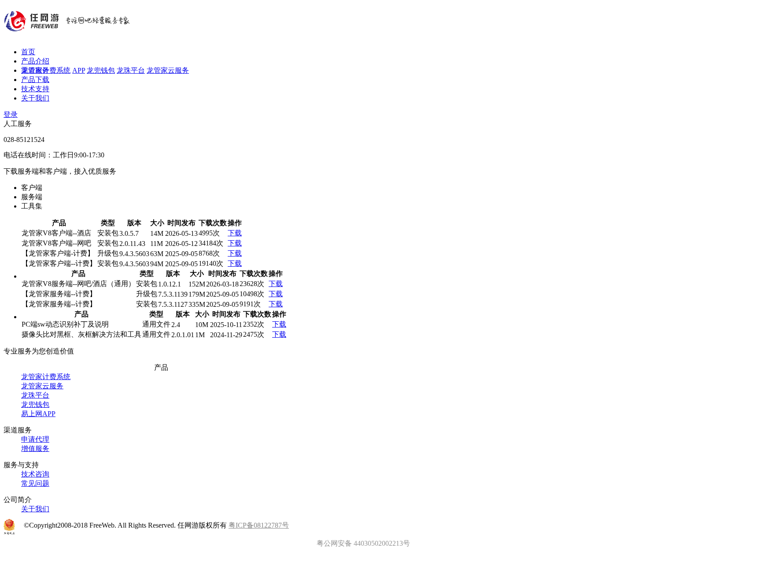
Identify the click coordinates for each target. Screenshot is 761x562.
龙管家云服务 (168, 70)
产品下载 (35, 79)
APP (78, 70)
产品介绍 (35, 61)
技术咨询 (35, 474)
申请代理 (35, 439)
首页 (28, 52)
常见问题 (35, 483)
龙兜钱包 (101, 70)
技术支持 (35, 89)
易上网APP (38, 413)
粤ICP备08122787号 (259, 525)
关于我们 (35, 98)
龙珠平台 (131, 70)
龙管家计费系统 (45, 70)
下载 (235, 233)
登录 (11, 114)
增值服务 (35, 448)
